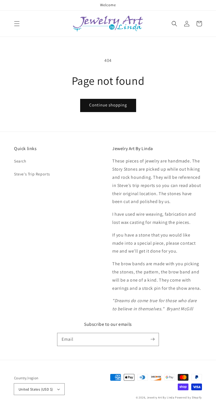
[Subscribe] (152, 339)
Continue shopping (108, 105)
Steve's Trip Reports (32, 174)
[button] (17, 23)
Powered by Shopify (188, 397)
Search (20, 161)
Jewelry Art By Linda (160, 397)
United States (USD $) (36, 389)
